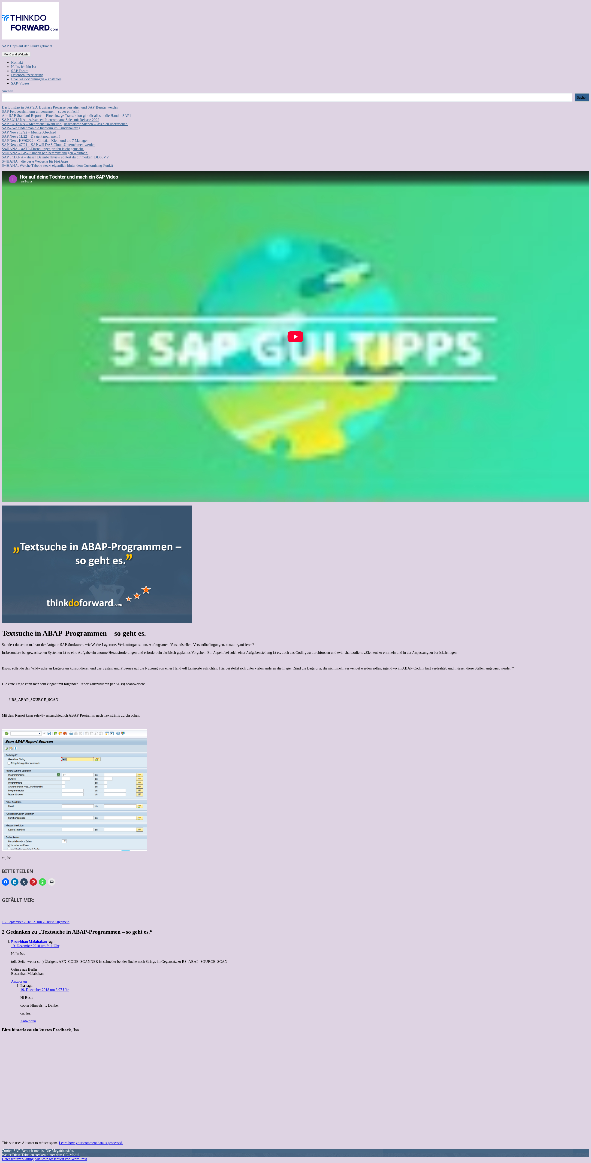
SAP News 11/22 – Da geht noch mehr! (31, 136)
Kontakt (17, 62)
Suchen (7, 91)
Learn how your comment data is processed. (91, 1143)
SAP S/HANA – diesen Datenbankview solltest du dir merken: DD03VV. (55, 157)
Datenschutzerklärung (27, 75)
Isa (52, 922)
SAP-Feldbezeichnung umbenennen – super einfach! (40, 111)
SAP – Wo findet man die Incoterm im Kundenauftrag (41, 128)
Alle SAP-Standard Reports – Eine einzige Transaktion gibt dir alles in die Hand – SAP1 (66, 116)
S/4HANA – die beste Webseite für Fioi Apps (35, 161)
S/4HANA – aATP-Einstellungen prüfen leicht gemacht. (43, 149)
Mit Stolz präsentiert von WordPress (61, 1159)
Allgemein (61, 922)
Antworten (19, 981)
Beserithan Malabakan (29, 942)
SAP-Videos (20, 83)
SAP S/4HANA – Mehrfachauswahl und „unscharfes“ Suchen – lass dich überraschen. (65, 124)
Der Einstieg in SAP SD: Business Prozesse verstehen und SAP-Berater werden (60, 107)
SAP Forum (19, 71)
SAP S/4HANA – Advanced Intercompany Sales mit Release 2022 (50, 120)
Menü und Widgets (16, 54)
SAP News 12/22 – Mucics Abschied (29, 132)
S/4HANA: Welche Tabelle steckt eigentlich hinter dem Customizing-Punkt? (57, 165)
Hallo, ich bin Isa (23, 67)
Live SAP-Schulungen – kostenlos (36, 79)
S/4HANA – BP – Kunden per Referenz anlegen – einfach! (45, 153)
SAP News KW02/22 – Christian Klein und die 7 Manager (45, 140)
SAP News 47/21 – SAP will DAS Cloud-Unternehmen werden (48, 145)
